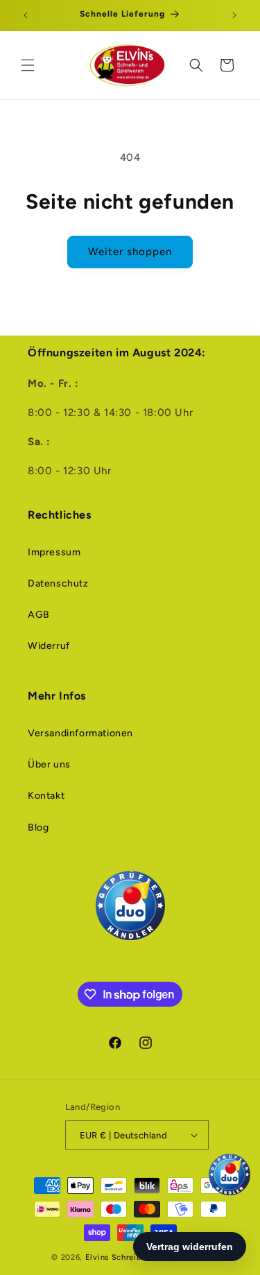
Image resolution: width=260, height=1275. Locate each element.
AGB (39, 615)
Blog (38, 827)
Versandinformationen (80, 733)
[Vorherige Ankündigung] (25, 15)
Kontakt (46, 795)
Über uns (49, 764)
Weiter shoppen (130, 251)
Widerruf (49, 646)
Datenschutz (58, 583)
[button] (27, 65)
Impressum (54, 552)
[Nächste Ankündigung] (234, 15)
